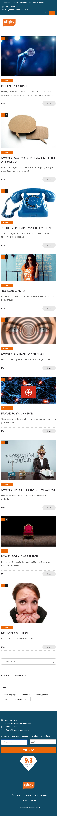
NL (52, 13)
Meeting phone (42, 695)
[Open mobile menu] (51, 23)
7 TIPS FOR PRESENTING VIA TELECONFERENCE (27, 228)
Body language (10, 695)
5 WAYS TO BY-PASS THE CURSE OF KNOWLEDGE (28, 490)
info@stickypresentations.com (16, 10)
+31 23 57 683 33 (12, 727)
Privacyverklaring (40, 795)
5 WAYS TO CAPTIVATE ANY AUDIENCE (22, 354)
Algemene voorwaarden (21, 795)
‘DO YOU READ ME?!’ (13, 291)
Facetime (26, 695)
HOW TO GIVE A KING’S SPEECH (19, 556)
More (3, 103)
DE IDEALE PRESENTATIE (14, 86)
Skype (6, 699)
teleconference (21, 699)
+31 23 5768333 (11, 6)
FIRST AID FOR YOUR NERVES (17, 413)
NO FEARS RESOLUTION (14, 633)
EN (45, 13)
